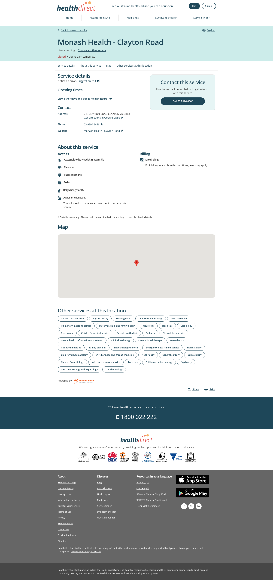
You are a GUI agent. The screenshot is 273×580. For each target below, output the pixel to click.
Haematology (194, 347)
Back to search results (74, 30)
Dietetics (133, 362)
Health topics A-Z (100, 17)
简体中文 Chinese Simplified (151, 494)
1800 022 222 (138, 417)
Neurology (148, 325)
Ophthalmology (114, 369)
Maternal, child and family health (117, 325)
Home (69, 17)
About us (62, 541)
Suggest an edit (87, 81)
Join (194, 5)
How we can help (67, 482)
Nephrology (148, 354)
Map (108, 65)
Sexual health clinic (127, 333)
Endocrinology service (126, 347)
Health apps (103, 494)
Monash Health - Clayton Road (102, 131)
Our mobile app (66, 488)
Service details (66, 65)
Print (212, 389)
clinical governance (188, 548)
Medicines (133, 17)
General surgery (171, 354)
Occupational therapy (150, 340)
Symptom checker (166, 17)
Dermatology (195, 354)
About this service (90, 65)
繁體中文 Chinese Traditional (151, 500)
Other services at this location (134, 65)
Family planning (97, 347)
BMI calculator (104, 488)
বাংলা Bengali (142, 488)
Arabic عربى (142, 482)
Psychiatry (186, 362)
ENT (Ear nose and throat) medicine (115, 354)
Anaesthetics (177, 340)
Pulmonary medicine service (76, 325)
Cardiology (186, 325)
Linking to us (64, 494)
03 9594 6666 (91, 124)
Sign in (208, 5)
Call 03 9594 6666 (183, 101)
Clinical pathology (120, 340)
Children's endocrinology (159, 362)
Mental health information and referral (82, 340)
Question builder (106, 517)
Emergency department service (162, 347)
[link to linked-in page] (199, 506)
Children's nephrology (151, 318)
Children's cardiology (72, 362)
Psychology (67, 333)
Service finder (201, 17)
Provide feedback (67, 535)
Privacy (61, 517)
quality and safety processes (86, 551)
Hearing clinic (123, 318)
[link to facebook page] (184, 506)
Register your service (69, 505)
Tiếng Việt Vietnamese (148, 505)
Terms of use (64, 511)
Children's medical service (95, 333)
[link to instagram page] (191, 506)
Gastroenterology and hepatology (79, 369)
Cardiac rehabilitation (73, 318)
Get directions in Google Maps (102, 117)
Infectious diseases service (106, 362)
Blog (99, 482)
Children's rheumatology (74, 354)
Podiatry (150, 333)
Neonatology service (174, 333)
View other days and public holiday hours (82, 98)
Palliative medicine (71, 347)
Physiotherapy (100, 318)
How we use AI (65, 523)
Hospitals (167, 325)
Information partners (69, 500)
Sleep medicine (178, 318)
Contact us (63, 529)
